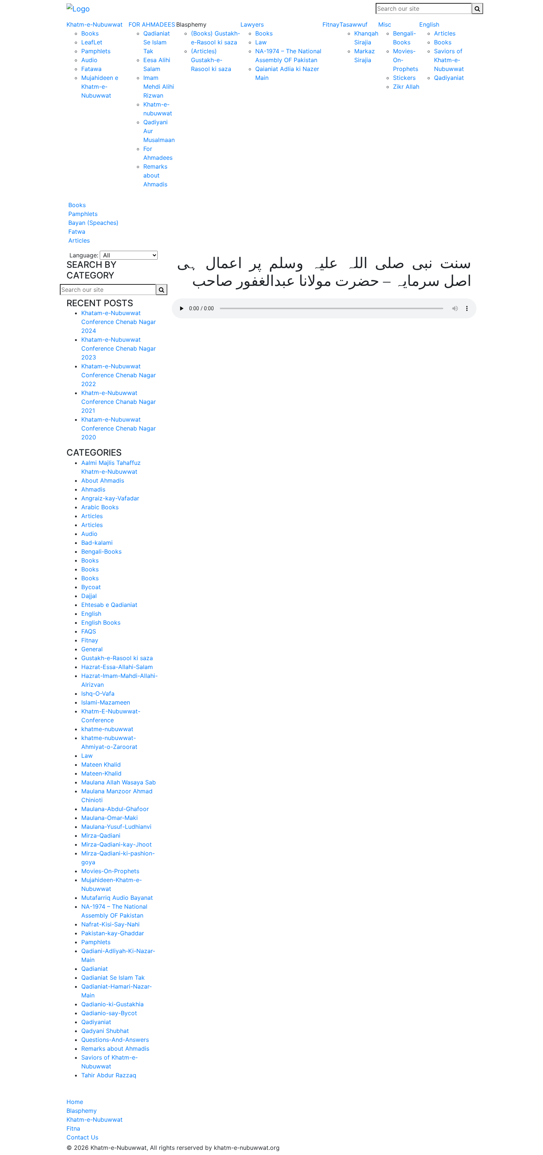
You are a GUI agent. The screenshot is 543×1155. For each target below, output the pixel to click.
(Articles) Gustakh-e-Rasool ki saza (211, 59)
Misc (384, 24)
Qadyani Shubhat (105, 1030)
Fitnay (330, 24)
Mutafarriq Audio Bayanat (117, 897)
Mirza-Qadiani (100, 835)
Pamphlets (95, 51)
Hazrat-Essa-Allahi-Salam (117, 667)
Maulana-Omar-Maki (109, 817)
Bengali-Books (101, 551)
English (429, 24)
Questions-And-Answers (115, 1039)
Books (90, 33)
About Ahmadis (102, 480)
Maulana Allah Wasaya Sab (118, 782)
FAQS (88, 631)
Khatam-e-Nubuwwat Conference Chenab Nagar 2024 (118, 321)
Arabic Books (100, 507)
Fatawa (91, 68)
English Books (100, 622)
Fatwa (75, 231)
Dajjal (89, 596)
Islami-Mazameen (105, 702)
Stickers (404, 77)
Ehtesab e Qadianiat (109, 604)
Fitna (73, 1128)
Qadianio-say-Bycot (109, 1013)
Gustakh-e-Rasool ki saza (117, 658)
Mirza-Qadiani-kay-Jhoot (116, 844)
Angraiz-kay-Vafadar (110, 498)
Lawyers (252, 24)
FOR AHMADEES (152, 24)
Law (261, 42)
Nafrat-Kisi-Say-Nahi (110, 924)
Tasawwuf (353, 24)
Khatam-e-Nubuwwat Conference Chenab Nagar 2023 (118, 348)
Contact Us (82, 1137)
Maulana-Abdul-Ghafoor (115, 809)
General (92, 649)
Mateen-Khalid (101, 773)
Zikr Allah (406, 86)
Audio (89, 60)
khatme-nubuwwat (107, 729)
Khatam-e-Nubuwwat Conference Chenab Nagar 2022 (118, 375)
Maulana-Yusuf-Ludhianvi (116, 826)
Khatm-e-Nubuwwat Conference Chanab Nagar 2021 (118, 401)
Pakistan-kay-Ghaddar (112, 933)
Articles (444, 33)
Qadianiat (94, 968)
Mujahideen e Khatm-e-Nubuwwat (99, 86)
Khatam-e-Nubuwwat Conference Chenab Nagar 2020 (118, 428)
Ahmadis (93, 489)
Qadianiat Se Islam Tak (156, 42)
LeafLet (91, 42)
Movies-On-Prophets (110, 871)
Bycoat (91, 587)
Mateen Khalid (101, 764)
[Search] (477, 8)
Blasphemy (81, 1110)
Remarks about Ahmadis (155, 175)
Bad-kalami (97, 542)
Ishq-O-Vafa (98, 693)
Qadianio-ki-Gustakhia (112, 1004)
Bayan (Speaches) (92, 222)
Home (74, 1101)
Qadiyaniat (449, 77)
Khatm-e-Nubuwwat (94, 24)
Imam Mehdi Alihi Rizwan (158, 86)
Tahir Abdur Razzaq (108, 1075)
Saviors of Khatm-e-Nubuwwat (449, 59)
